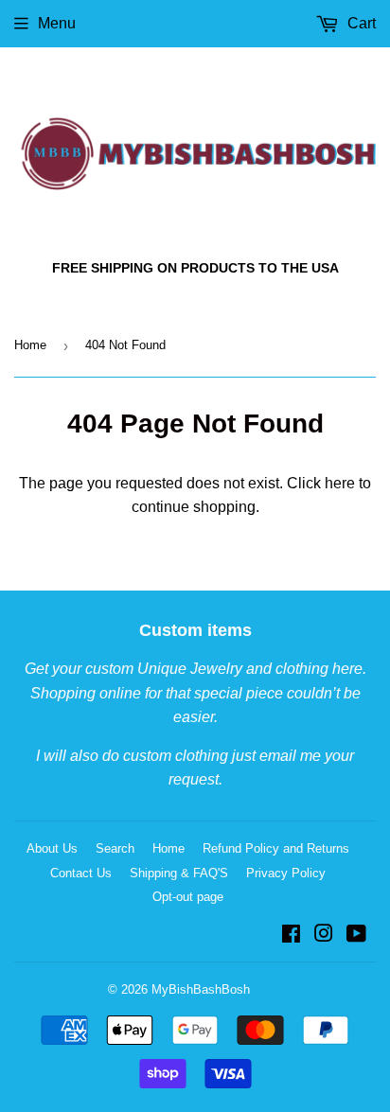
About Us (52, 848)
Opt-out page (187, 897)
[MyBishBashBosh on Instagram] (323, 935)
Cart (360, 23)
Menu (57, 23)
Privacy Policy (286, 873)
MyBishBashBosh (200, 989)
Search (115, 848)
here (340, 483)
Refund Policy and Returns (276, 848)
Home (30, 345)
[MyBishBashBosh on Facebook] (291, 935)
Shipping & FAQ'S (179, 873)
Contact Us (81, 873)
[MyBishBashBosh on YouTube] (356, 935)
